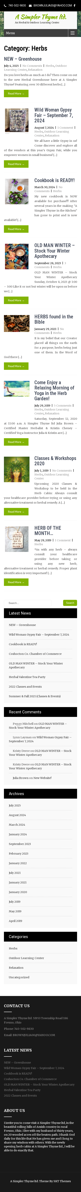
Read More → (16, 93)
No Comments (32, 66)
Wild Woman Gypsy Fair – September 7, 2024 (53, 115)
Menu (10, 33)
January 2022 (18, 863)
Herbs (50, 66)
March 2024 (17, 824)
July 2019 (14, 901)
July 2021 (15, 873)
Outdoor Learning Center (26, 958)
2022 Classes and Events (25, 686)
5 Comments (62, 405)
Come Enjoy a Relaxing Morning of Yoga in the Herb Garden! (54, 391)
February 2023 (18, 853)
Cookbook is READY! (54, 180)
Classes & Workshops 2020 (55, 461)
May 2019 (15, 911)
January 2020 (18, 892)
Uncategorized (19, 977)
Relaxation (35, 69)
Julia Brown (21, 778)
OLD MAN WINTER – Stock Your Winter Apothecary (54, 251)
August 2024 (17, 815)
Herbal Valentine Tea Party (27, 677)
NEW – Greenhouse (23, 59)
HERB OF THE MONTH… (47, 530)
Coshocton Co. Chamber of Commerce (35, 654)
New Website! (42, 778)
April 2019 (15, 921)
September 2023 (20, 844)
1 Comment (65, 127)
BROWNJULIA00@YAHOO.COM (53, 5)
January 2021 (18, 882)
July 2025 (15, 805)
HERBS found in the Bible (53, 319)
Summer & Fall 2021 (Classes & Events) (35, 696)
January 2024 (18, 834)
